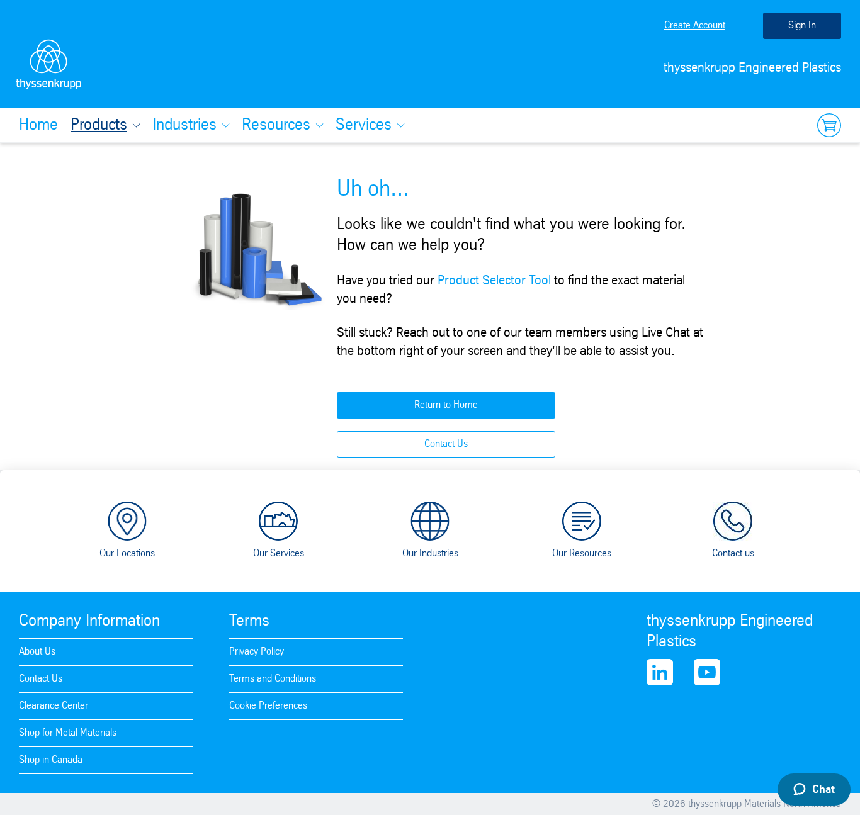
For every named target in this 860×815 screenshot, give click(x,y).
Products (99, 125)
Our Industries (430, 553)
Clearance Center (53, 706)
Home (38, 125)
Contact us (733, 553)
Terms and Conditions (272, 678)
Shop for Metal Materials (67, 733)
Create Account (694, 25)
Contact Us (446, 444)
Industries (184, 125)
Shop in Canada (50, 760)
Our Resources (581, 553)
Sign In (802, 25)
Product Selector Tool (494, 281)
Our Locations (127, 553)
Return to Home (446, 405)
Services (364, 125)
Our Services (278, 553)
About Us (37, 651)
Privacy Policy (256, 651)
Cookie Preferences (268, 706)
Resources (276, 125)
